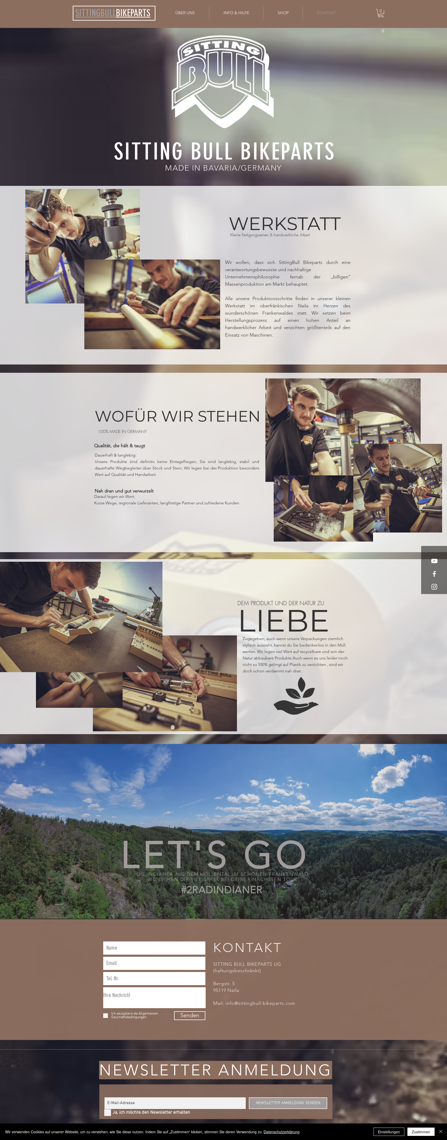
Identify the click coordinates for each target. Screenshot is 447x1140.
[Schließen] (441, 1132)
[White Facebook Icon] (434, 574)
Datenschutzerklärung (282, 1131)
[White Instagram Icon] (434, 587)
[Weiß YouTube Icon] (434, 561)
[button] (236, 12)
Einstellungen (389, 1131)
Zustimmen (421, 1131)
